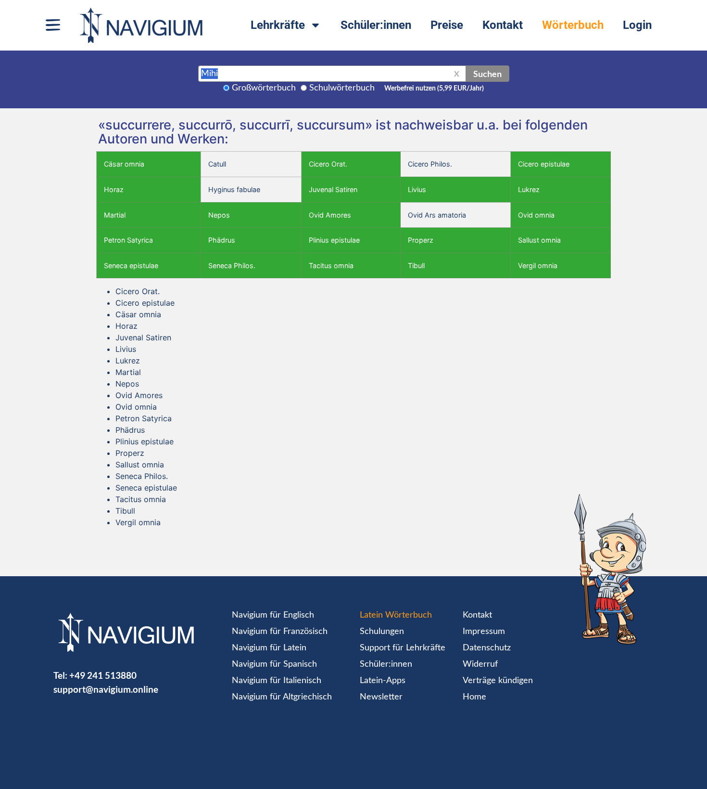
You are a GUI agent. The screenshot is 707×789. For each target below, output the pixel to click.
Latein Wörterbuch (396, 615)
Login (637, 25)
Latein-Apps (382, 680)
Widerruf (480, 664)
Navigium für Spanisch (274, 664)
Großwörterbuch (264, 88)
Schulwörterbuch (342, 88)
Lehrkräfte (278, 25)
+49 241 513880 (103, 675)
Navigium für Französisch (280, 631)
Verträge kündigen (498, 680)
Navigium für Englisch (273, 615)
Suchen (487, 73)
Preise (446, 25)
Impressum (484, 631)
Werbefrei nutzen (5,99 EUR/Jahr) (434, 88)
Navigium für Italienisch (276, 680)
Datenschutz (487, 648)
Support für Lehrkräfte (402, 648)
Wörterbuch (573, 25)
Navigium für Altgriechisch (282, 697)
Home (474, 697)
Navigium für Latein (269, 648)
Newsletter (381, 697)
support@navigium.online (105, 689)
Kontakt (502, 25)
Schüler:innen (376, 25)
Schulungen (382, 631)
